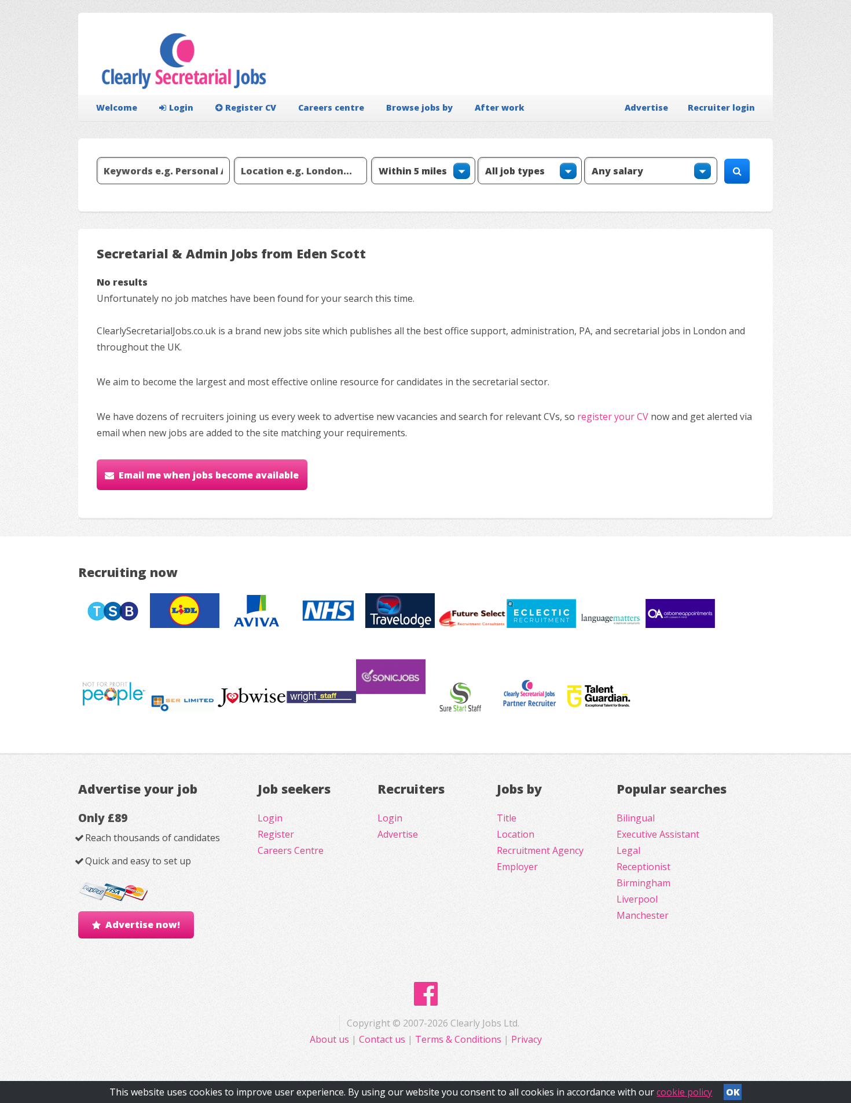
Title (506, 818)
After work (499, 107)
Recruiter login (721, 107)
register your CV (612, 416)
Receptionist (643, 866)
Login (181, 107)
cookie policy (684, 1092)
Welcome (116, 107)
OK (733, 1092)
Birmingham (643, 882)
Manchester (643, 915)
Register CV (250, 107)
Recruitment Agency (540, 850)
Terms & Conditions (458, 1039)
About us (330, 1039)
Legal (628, 850)
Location (515, 834)
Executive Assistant (658, 834)
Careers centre (331, 107)
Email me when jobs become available (209, 475)
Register (276, 834)
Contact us (383, 1039)
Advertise (646, 107)
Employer (517, 866)
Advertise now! (142, 924)
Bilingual (636, 818)
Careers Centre (291, 850)
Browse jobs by (419, 107)
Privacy (526, 1039)
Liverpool (637, 899)
